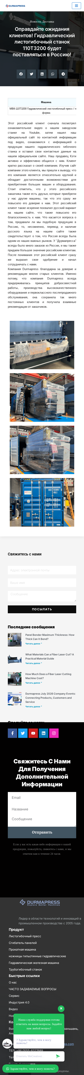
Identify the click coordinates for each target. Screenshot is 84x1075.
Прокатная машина (22, 949)
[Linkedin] (43, 733)
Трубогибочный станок (25, 969)
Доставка (48, 21)
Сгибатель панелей (23, 943)
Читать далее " (33, 643)
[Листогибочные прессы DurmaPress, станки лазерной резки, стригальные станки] (14, 6)
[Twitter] (23, 733)
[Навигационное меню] (76, 5)
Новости (35, 21)
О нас (13, 982)
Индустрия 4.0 (19, 1002)
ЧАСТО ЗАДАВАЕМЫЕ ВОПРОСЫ (32, 989)
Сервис (14, 996)
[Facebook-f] (12, 733)
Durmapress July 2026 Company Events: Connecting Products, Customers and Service (50, 697)
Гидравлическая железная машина (34, 963)
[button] (21, 74)
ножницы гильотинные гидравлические (37, 956)
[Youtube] (33, 733)
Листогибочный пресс (25, 936)
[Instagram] (54, 733)
